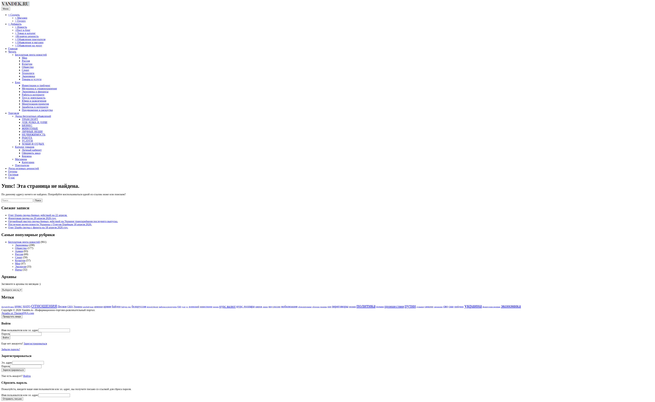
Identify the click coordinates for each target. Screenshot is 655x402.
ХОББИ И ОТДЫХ (33, 143)
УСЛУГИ (27, 140)
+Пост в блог (22, 30)
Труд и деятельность (33, 97)
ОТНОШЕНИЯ (44, 306)
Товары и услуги (31, 79)
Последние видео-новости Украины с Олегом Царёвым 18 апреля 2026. (50, 224)
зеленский (194, 306)
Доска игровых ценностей (23, 168)
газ (179, 306)
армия (107, 306)
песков (352, 306)
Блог (17, 82)
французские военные (491, 307)
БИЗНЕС (27, 125)
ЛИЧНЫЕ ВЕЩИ (32, 131)
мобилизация (289, 306)
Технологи (28, 73)
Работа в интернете (33, 94)
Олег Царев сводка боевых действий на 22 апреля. (37, 215)
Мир (24, 57)
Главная (12, 48)
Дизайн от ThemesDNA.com (17, 313)
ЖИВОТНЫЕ (30, 128)
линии (265, 307)
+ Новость (21, 27)
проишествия (394, 306)
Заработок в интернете (35, 106)
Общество (28, 67)
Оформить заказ (31, 153)
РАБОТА (27, 137)
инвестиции (206, 306)
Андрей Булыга (7, 307)
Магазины (21, 159)
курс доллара (245, 306)
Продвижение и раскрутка (37, 110)
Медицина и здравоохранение (39, 88)
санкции (429, 306)
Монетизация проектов (35, 103)
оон (329, 306)
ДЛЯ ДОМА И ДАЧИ (34, 122)
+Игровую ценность (27, 36)
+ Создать (14, 14)
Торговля (13, 113)
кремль (216, 307)
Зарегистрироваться (35, 343)
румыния (420, 307)
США (70, 306)
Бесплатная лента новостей (31, 54)
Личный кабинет (32, 150)
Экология (20, 266)
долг (184, 307)
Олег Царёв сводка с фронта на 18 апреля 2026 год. (38, 227)
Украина (78, 306)
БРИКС (18, 306)
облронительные (305, 307)
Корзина (27, 156)
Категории (28, 162)
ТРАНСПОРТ (30, 119)
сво (445, 306)
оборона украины (319, 307)
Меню (6, 9)
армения (98, 306)
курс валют (227, 306)
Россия (26, 60)
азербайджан (88, 307)
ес (187, 307)
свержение (438, 307)
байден (116, 306)
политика (365, 305)
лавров (258, 306)
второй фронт (152, 307)
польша (380, 306)
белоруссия (139, 306)
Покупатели (22, 165)
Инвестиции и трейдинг (36, 85)
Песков (62, 306)
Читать (12, 51)
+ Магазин (21, 17)
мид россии (274, 306)
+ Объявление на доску (28, 45)
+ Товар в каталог (25, 33)
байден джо (126, 307)
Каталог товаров (24, 146)
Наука (18, 269)
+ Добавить (14, 24)
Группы (12, 171)
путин (410, 306)
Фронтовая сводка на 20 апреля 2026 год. (32, 218)
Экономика (28, 76)
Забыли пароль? (10, 349)
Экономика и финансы (35, 91)
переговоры (340, 306)
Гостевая (13, 174)
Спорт (25, 70)
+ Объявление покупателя (30, 39)
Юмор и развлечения (34, 100)
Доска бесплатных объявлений (33, 116)
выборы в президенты (168, 307)
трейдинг (459, 306)
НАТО (27, 306)
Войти (27, 376)
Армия (19, 251)
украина (473, 305)
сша (451, 306)
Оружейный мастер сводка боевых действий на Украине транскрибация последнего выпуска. (63, 221)
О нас (11, 177)
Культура (27, 63)
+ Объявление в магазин (29, 42)
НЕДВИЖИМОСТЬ (33, 134)
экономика (511, 306)
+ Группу (20, 20)
